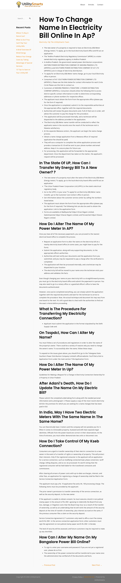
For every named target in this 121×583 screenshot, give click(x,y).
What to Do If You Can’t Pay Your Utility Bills (23, 43)
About (82, 5)
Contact (100, 5)
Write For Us (89, 577)
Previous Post (48, 565)
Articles (91, 5)
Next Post (97, 565)
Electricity (43, 42)
